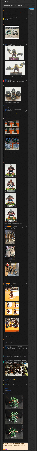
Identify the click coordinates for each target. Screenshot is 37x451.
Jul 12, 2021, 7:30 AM (9, 361)
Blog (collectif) (6, 279)
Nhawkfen (6, 226)
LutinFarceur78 (6, 384)
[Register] (36, 1)
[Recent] (0, 1)
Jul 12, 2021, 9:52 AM (11, 384)
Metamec (5, 18)
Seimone (5, 80)
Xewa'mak (6, 347)
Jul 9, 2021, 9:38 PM (10, 44)
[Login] (36, 0)
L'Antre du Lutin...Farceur (9, 390)
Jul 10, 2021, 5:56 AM (10, 80)
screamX (6, 17)
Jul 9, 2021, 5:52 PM (10, 18)
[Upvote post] (26, 15)
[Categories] (0, 0)
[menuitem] (36, 0)
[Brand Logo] (5, 1)
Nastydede (6, 109)
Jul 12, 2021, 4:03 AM (10, 347)
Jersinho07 (6, 44)
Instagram (5, 14)
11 (27, 336)
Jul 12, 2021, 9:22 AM (10, 380)
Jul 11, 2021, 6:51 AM (10, 110)
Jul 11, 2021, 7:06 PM (14, 283)
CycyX (5, 283)
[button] (0, 450)
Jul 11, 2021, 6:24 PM (15, 226)
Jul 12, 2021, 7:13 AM (10, 355)
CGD (5, 360)
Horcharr (6, 79)
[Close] (27, 443)
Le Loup (5, 380)
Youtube (5, 13)
